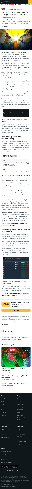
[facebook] (10, 471)
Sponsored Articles (5, 429)
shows (15, 126)
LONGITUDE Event (21, 441)
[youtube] (15, 471)
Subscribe (16, 310)
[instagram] (13, 471)
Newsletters (4, 454)
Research (3, 434)
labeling (20, 105)
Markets (3, 401)
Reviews (19, 422)
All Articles (19, 399)
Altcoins (3, 409)
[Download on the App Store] (5, 466)
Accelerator (20, 432)
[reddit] (18, 471)
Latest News (4, 17)
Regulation (3, 415)
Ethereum (3, 407)
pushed (8, 180)
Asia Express (20, 409)
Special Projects (5, 437)
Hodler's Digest (20, 407)
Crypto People (20, 404)
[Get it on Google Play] (14, 466)
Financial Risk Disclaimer (7, 462)
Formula (19, 429)
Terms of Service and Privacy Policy (8, 486)
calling (21, 145)
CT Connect (20, 444)
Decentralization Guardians (21, 435)
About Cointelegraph (6, 451)
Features (19, 401)
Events (18, 439)
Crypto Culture (20, 415)
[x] (2, 471)
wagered (17, 241)
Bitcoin (2, 404)
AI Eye (18, 412)
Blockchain (3, 412)
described (20, 191)
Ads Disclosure (4, 459)
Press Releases (4, 432)
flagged (21, 204)
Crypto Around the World (21, 418)
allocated (4, 67)
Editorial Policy (4, 319)
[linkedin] (5, 471)
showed (25, 286)
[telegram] (7, 471)
